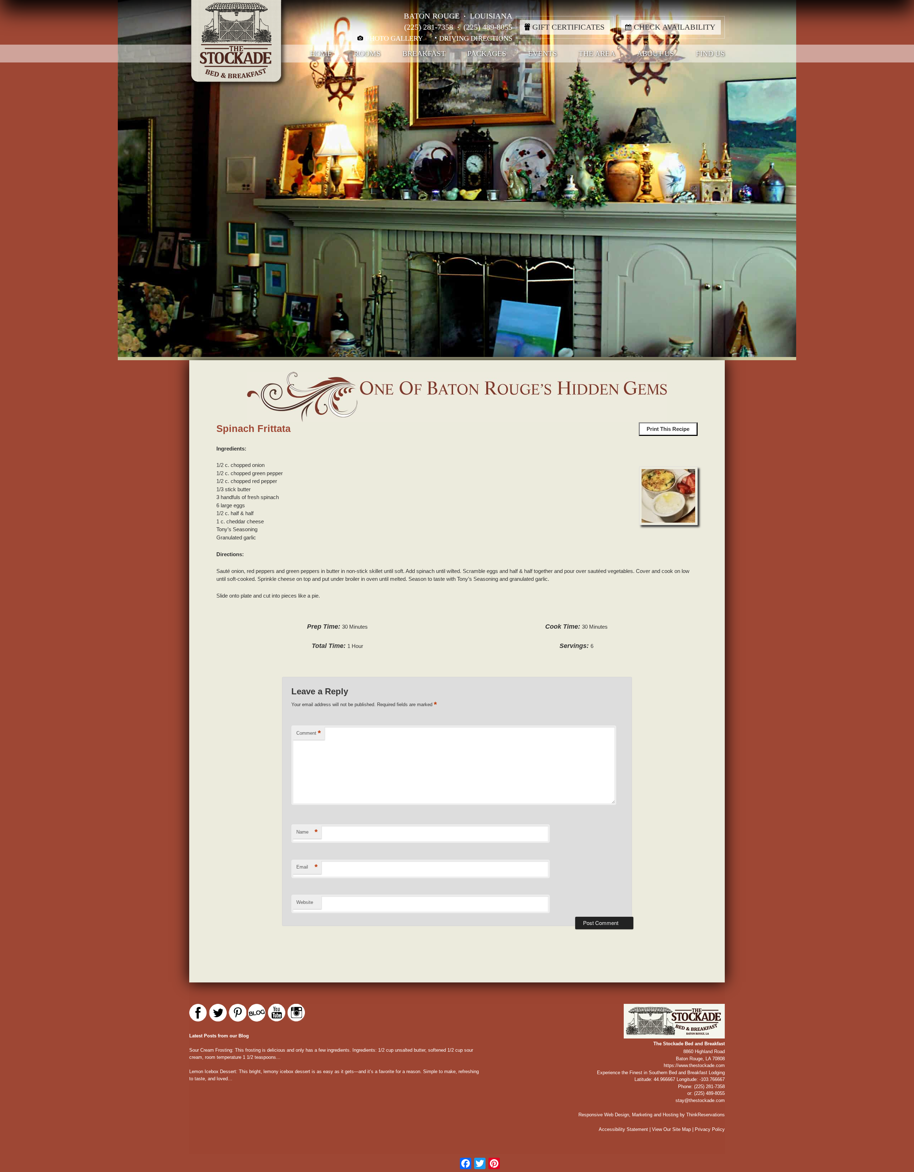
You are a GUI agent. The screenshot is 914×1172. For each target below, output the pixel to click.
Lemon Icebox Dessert (212, 1071)
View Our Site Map (671, 1129)
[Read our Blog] (257, 1013)
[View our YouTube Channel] (277, 1013)
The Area (597, 53)
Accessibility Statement (623, 1129)
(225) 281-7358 (428, 26)
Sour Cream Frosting (210, 1050)
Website (304, 902)
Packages (486, 53)
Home (321, 53)
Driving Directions (475, 38)
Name (307, 832)
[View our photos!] (296, 1013)
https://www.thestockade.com (694, 1065)
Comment (308, 733)
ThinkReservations (705, 1114)
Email (307, 866)
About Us (655, 53)
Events (542, 53)
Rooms (367, 53)
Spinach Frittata (253, 428)
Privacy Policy (710, 1129)
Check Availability (674, 26)
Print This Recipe (668, 429)
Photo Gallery (394, 38)
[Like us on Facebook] (198, 1013)
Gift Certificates (568, 26)
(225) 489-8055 (487, 26)
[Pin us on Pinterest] (237, 1013)
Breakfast (424, 53)
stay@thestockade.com (700, 1100)
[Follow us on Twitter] (218, 1013)
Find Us (710, 53)
